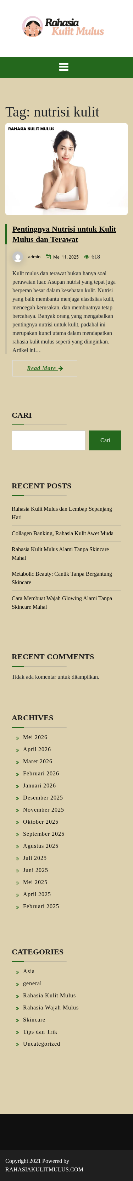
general (32, 983)
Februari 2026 (41, 773)
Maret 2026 (37, 761)
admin (34, 257)
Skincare (34, 1020)
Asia (29, 971)
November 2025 (43, 810)
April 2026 (37, 749)
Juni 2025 (35, 870)
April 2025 (37, 894)
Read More (42, 368)
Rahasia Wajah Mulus (51, 1007)
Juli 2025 (35, 858)
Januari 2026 (39, 785)
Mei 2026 (35, 737)
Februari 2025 (41, 906)
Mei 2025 (35, 882)
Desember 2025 (43, 798)
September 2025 (44, 834)
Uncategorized (41, 1044)
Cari (22, 415)
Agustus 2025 (41, 846)
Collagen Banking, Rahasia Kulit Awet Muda (62, 533)
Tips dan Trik (40, 1032)
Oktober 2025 (41, 822)
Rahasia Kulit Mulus (49, 995)
